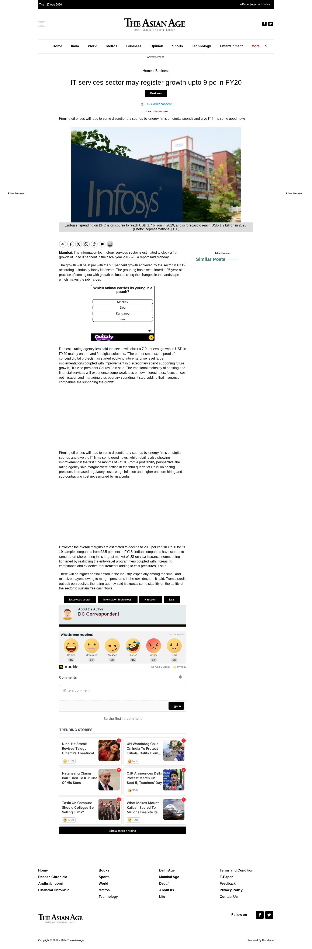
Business (134, 46)
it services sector (80, 599)
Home (57, 46)
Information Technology (117, 599)
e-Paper (244, 4)
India (75, 46)
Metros (111, 46)
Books (104, 870)
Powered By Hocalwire (260, 940)
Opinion (156, 46)
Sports (177, 46)
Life (162, 896)
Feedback (228, 883)
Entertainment (231, 46)
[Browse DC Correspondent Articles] (67, 613)
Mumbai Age (169, 877)
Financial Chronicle (53, 890)
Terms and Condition (236, 870)
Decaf (164, 883)
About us (166, 890)
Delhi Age (167, 870)
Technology (201, 46)
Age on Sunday (260, 4)
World (92, 46)
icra (171, 599)
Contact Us (229, 896)
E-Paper (226, 877)
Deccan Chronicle (52, 877)
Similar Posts (210, 259)
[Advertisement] (122, 417)
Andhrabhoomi (50, 883)
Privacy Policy (231, 890)
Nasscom (151, 599)
